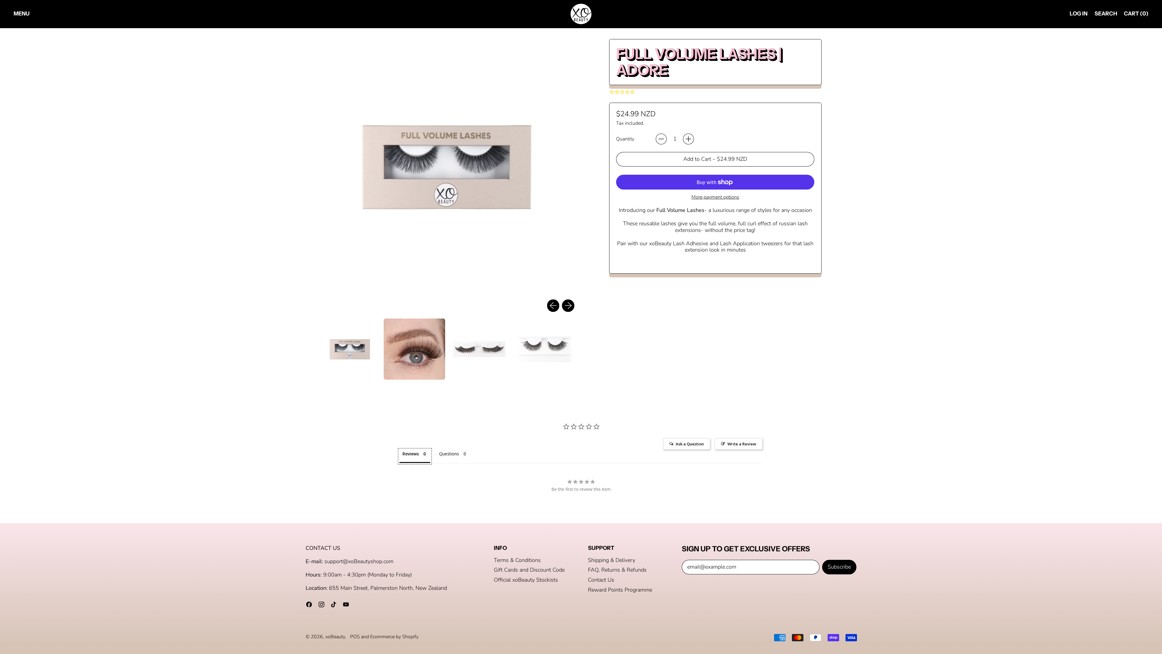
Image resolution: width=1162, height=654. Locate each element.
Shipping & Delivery (611, 560)
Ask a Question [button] (690, 444)
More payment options (715, 197)
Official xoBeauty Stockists (526, 579)
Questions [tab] (449, 454)
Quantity (625, 139)
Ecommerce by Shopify (394, 636)
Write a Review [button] (741, 444)
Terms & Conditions (517, 560)
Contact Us (601, 579)
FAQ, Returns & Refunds (617, 569)
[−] (661, 139)
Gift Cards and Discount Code (529, 569)
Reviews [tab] (410, 454)
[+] (688, 139)
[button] (1106, 14)
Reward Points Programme (620, 589)
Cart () (1136, 15)
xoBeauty (335, 636)
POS (355, 636)
